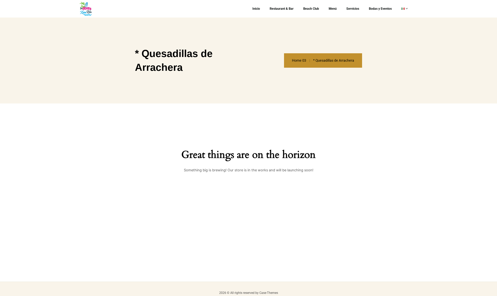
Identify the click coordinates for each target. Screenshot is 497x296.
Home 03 (299, 60)
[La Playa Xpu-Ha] (85, 9)
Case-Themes (268, 293)
